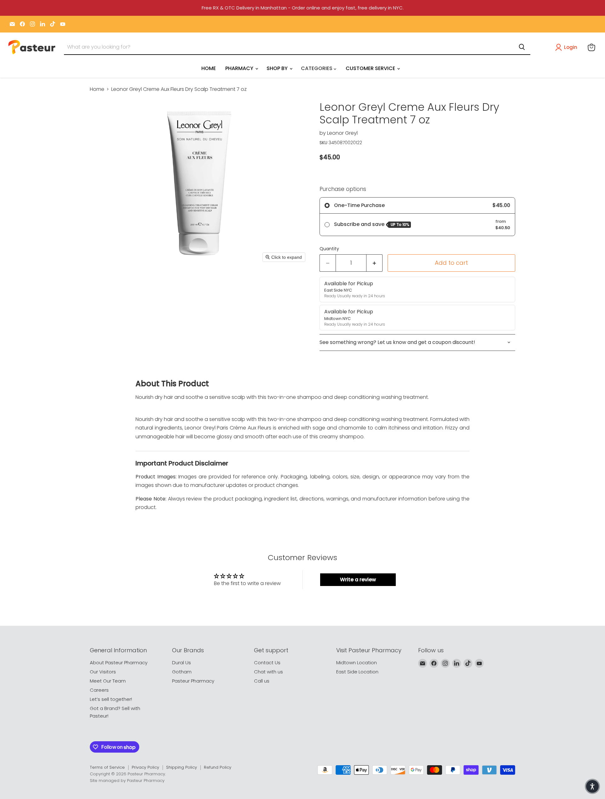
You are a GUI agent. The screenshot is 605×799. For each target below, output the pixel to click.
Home (97, 89)
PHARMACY (240, 68)
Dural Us (181, 662)
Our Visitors (103, 671)
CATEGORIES (317, 68)
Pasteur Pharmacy (193, 681)
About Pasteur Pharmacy (118, 662)
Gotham (182, 671)
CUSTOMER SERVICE (371, 68)
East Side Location (357, 671)
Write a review (358, 579)
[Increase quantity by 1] (374, 263)
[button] (567, 47)
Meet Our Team (108, 681)
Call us (261, 681)
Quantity (329, 248)
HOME (208, 68)
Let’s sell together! (111, 699)
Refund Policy (217, 767)
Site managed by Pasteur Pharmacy (127, 781)
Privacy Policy (145, 767)
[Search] (521, 47)
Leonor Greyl (342, 133)
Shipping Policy (181, 767)
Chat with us (268, 671)
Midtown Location (356, 662)
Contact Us (267, 662)
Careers (99, 690)
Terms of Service (107, 767)
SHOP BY (278, 68)
